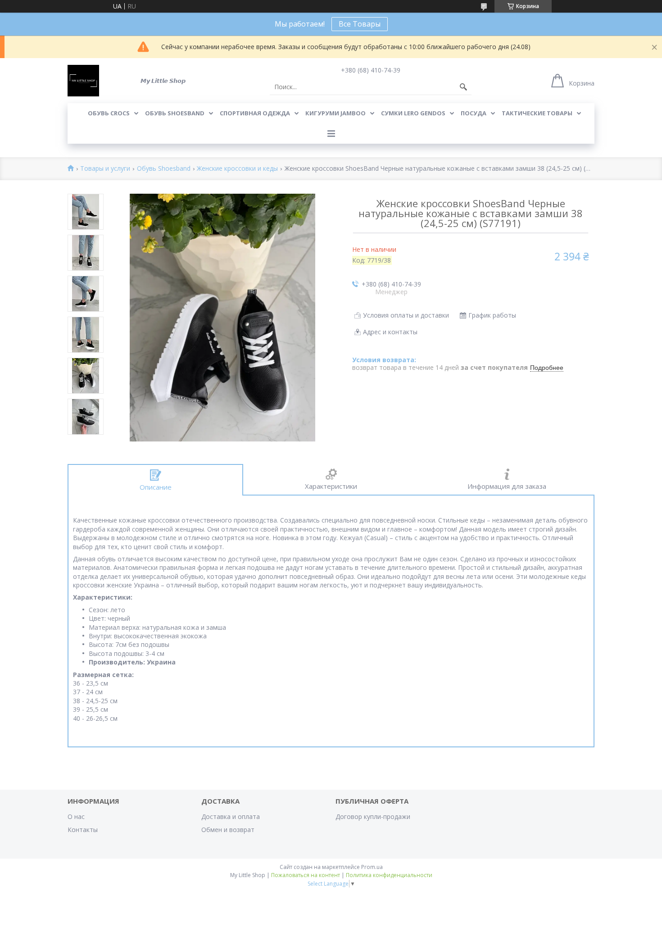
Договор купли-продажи (373, 816)
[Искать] (463, 87)
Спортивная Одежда (255, 113)
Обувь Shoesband (174, 113)
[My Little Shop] (83, 80)
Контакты (83, 829)
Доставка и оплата (230, 816)
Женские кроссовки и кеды (237, 169)
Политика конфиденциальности (389, 875)
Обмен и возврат (227, 829)
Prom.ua (372, 867)
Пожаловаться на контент (305, 875)
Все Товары (360, 24)
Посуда (473, 113)
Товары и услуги (105, 169)
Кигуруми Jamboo (335, 113)
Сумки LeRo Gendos (413, 113)
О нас (76, 816)
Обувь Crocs (109, 113)
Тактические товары (537, 113)
